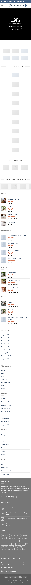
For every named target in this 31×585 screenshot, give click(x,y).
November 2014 (6, 347)
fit (21, 535)
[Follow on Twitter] (9, 497)
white (24, 549)
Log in (3, 464)
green (13, 538)
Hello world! (9, 508)
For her (25, 535)
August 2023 (5, 335)
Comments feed (6, 471)
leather (27, 541)
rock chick (11, 546)
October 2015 (5, 344)
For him (3, 538)
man (10, 543)
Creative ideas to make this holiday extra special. (18, 524)
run (16, 546)
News (3, 373)
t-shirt (8, 549)
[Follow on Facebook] (2, 497)
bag (3, 535)
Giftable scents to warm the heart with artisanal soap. (17, 519)
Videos (3, 385)
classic (6, 535)
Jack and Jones (10, 541)
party (23, 543)
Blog (17, 580)
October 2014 (5, 350)
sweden (4, 549)
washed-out (18, 549)
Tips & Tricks (5, 379)
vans (13, 549)
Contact (22, 580)
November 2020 (6, 338)
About (5, 580)
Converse (12, 535)
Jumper (22, 541)
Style (2, 376)
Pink (27, 543)
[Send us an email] (12, 497)
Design (3, 370)
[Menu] (2, 5)
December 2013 (6, 356)
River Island (5, 546)
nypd (14, 543)
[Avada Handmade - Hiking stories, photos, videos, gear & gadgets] (15, 5)
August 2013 (5, 359)
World (3, 388)
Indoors (4, 541)
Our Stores (11, 580)
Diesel (17, 535)
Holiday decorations (22, 538)
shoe (20, 546)
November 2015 (6, 341)
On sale (18, 543)
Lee (3, 543)
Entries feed (4, 467)
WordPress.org (5, 474)
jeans (17, 541)
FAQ (27, 580)
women (3, 552)
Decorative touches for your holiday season (16, 513)
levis (6, 543)
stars (24, 546)
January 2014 (5, 353)
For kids (9, 538)
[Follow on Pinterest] (15, 497)
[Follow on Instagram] (6, 497)
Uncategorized (5, 382)
